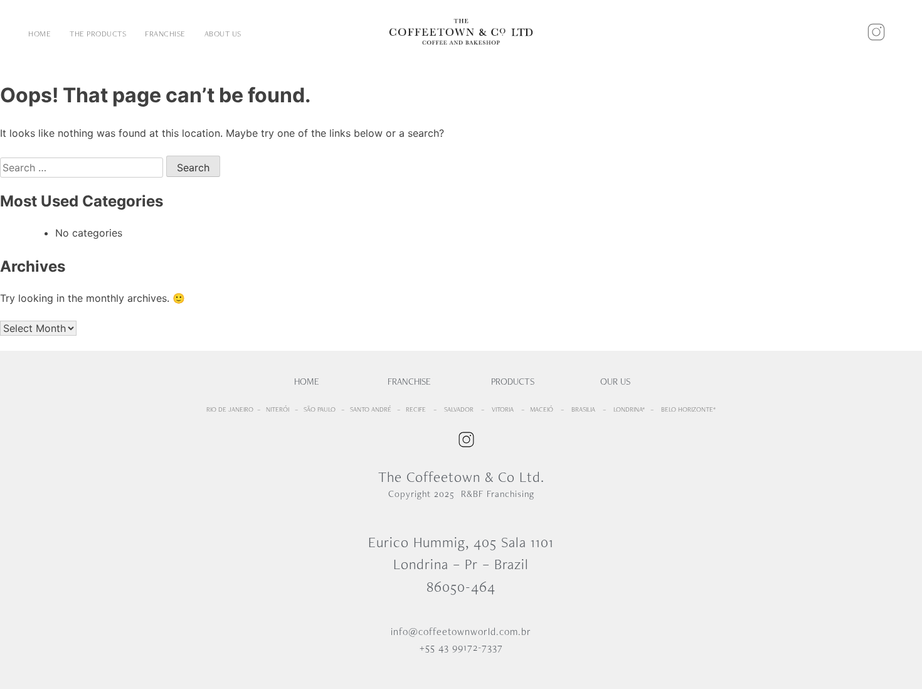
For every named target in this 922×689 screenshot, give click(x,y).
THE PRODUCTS (98, 33)
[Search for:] (83, 167)
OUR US (615, 381)
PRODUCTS (512, 381)
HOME (39, 33)
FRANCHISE (165, 33)
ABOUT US (222, 33)
